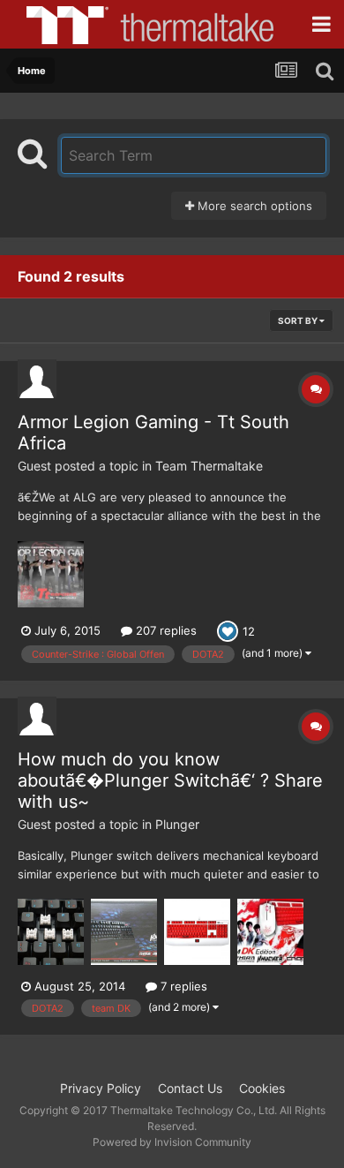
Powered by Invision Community (172, 1142)
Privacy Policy (100, 1088)
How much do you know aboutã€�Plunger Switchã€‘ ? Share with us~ (170, 780)
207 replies (164, 630)
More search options (253, 206)
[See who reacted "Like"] (227, 629)
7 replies (182, 986)
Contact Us (190, 1088)
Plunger (177, 824)
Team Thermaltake (209, 465)
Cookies (262, 1088)
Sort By (298, 320)
